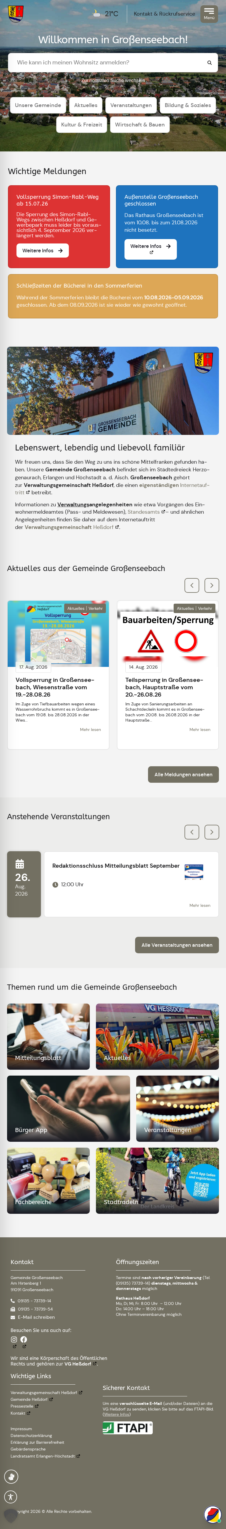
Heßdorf (69, 527)
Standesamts (144, 512)
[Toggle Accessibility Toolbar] (11, 1497)
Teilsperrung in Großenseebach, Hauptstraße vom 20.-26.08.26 (164, 687)
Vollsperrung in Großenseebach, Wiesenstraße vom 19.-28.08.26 (55, 687)
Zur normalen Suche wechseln (113, 80)
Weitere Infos (116, 1414)
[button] (212, 585)
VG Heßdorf (77, 1364)
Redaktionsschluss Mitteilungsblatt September (116, 865)
